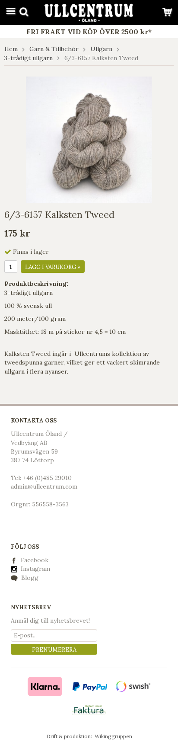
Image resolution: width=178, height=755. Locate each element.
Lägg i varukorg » (52, 267)
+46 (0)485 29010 (47, 478)
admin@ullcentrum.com (44, 486)
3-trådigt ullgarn (28, 58)
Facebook (34, 560)
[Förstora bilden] (89, 139)
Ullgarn (101, 49)
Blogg (28, 578)
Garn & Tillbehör (54, 49)
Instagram (34, 569)
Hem (11, 49)
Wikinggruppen (113, 736)
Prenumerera (54, 649)
